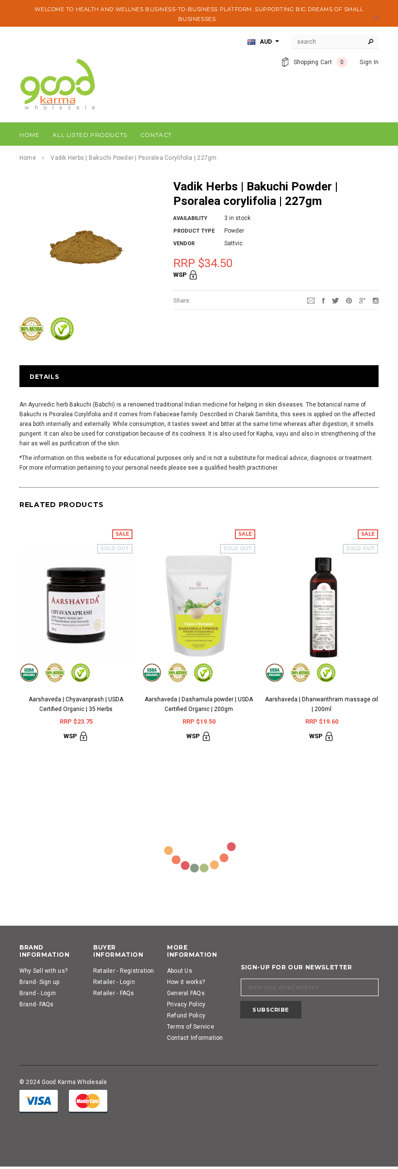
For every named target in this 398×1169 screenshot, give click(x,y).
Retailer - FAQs (113, 993)
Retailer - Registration (123, 970)
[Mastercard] (88, 1101)
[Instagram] (376, 300)
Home (27, 157)
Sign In (369, 62)
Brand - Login (37, 993)
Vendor (184, 243)
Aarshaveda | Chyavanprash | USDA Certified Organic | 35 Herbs (76, 704)
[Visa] (38, 1101)
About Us (179, 970)
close (376, 18)
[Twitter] (335, 300)
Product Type (194, 231)
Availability (190, 218)
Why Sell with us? (43, 970)
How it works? (186, 982)
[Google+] (362, 300)
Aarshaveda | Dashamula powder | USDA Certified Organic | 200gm (199, 704)
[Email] (311, 300)
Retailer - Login (114, 982)
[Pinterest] (349, 300)
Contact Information (195, 1037)
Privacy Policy (186, 1004)
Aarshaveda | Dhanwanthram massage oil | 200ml (321, 704)
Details (44, 376)
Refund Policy (186, 1015)
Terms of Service (190, 1026)
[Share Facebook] (323, 300)
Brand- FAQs (36, 1004)
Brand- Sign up (39, 982)
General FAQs (186, 993)
